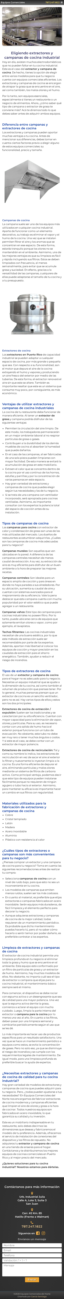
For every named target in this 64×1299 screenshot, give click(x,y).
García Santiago (39, 1296)
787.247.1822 (53, 2)
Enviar (32, 1279)
